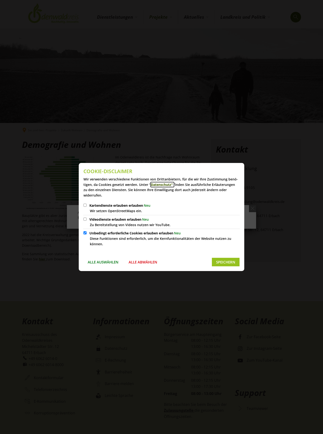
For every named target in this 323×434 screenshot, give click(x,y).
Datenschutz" (162, 184)
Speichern (225, 262)
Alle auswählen (103, 262)
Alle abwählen (143, 262)
